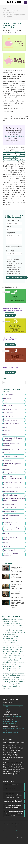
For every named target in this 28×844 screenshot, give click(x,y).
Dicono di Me (8, 834)
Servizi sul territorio (19, 679)
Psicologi (12, 658)
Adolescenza (8, 395)
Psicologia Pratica (9, 10)
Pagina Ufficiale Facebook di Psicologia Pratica (14, 156)
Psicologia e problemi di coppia (12, 483)
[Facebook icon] (14, 837)
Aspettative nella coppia (13, 801)
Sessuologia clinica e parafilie (11, 538)
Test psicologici (8, 13)
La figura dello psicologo (12, 456)
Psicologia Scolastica (11, 515)
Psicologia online (9, 504)
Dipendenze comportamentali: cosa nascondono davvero (13, 795)
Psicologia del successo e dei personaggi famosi (14, 500)
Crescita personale (10, 409)
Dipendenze (8, 416)
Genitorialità (7, 431)
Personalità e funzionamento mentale (12, 477)
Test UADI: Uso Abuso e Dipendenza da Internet (12, 309)
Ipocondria (7, 453)
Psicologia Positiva (10, 511)
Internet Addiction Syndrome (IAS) (10, 339)
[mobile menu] (25, 2)
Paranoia (6, 469)
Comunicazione (9, 405)
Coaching (7, 402)
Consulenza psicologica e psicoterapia (12, 439)
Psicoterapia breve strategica (10, 523)
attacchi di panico (18, 619)
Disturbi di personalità (11, 423)
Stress (5, 543)
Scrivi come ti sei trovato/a (17, 834)
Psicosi (5, 519)
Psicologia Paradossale (11, 508)
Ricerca (6, 533)
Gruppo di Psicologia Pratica (14, 160)
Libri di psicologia (17, 647)
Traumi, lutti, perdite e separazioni (11, 555)
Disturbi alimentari (10, 420)
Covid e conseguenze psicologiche (16, 627)
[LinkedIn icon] (10, 837)
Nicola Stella (10, 832)
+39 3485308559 (14, 714)
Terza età (6, 546)
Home (4, 8)
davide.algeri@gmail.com (14, 136)
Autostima (7, 398)
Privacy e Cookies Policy (19, 830)
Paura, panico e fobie (11, 473)
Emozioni (6, 427)
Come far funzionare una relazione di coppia (13, 806)
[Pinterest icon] (17, 837)
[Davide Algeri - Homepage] (14, 2)
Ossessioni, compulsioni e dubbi (12, 465)
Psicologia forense (10, 495)
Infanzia (6, 434)
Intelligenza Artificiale (11, 449)
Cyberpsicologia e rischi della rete (12, 445)
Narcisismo (7, 460)
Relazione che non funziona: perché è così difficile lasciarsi (13, 787)
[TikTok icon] (21, 837)
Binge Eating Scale (10, 367)
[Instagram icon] (6, 837)
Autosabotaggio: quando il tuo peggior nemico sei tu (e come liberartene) (13, 813)
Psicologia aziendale (10, 491)
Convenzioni (5, 627)
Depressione (8, 413)
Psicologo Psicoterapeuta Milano (13, 705)
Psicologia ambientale (11, 488)
